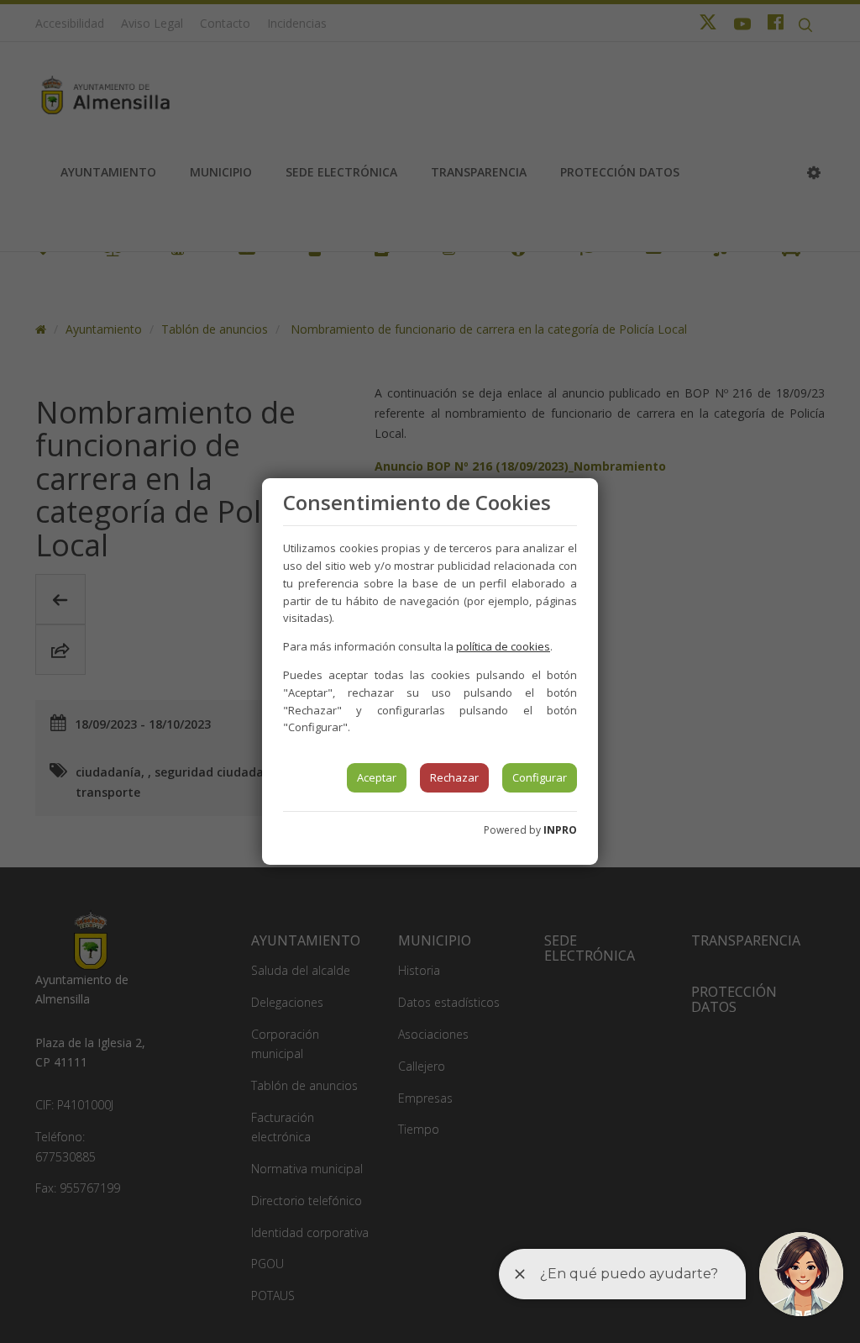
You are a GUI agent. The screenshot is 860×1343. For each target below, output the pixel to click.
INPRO (560, 830)
